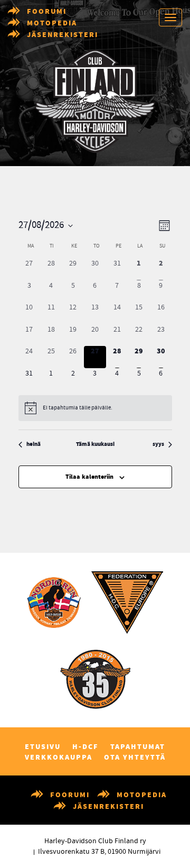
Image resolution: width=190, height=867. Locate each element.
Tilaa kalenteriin (89, 476)
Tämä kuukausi (95, 445)
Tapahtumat (137, 747)
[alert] (95, 408)
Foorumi (46, 11)
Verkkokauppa (58, 757)
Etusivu (43, 747)
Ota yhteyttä (135, 757)
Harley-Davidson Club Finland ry (95, 841)
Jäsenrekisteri (62, 35)
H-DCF (85, 747)
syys (158, 445)
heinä (33, 445)
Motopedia (52, 23)
